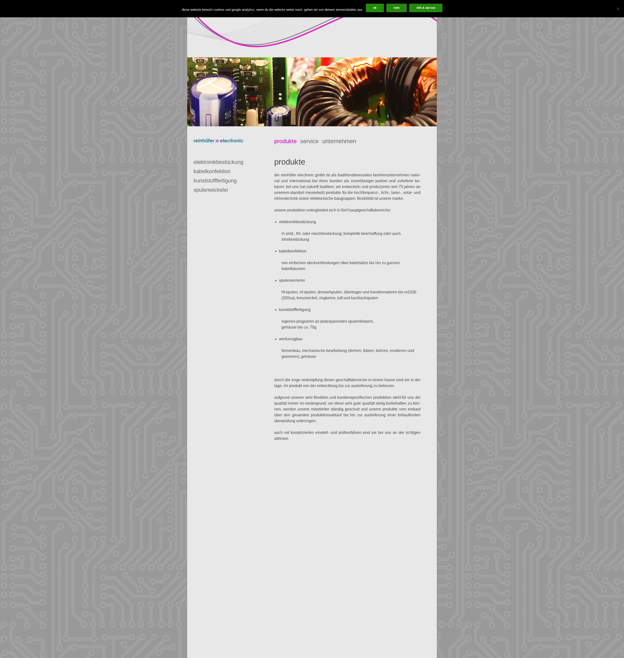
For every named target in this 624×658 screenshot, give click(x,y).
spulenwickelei (211, 190)
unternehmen (339, 141)
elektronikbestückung (218, 162)
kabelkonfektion (212, 171)
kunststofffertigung (215, 181)
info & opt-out (426, 8)
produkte (285, 141)
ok (375, 8)
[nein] (617, 8)
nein (397, 8)
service (309, 141)
